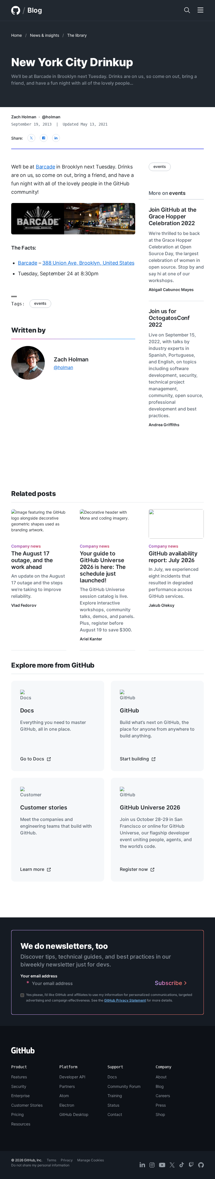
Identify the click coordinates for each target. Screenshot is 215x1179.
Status (113, 1105)
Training (115, 1095)
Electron (66, 1105)
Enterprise (20, 1095)
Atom (64, 1095)
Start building (135, 759)
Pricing (17, 1114)
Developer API (72, 1076)
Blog (34, 10)
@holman (51, 116)
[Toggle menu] (200, 10)
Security (18, 1086)
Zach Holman (23, 116)
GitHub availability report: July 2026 (173, 557)
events (40, 303)
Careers (163, 1095)
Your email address (38, 975)
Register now (134, 869)
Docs (112, 1076)
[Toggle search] (187, 10)
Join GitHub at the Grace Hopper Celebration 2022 (173, 216)
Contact (115, 1114)
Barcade (45, 167)
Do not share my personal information (40, 1165)
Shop (160, 1114)
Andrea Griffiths (164, 424)
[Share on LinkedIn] (56, 138)
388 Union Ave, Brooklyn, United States (88, 263)
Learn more (32, 869)
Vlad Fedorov (23, 605)
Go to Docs (32, 759)
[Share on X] (31, 138)
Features (19, 1076)
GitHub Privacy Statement (125, 1000)
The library (77, 35)
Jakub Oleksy (161, 605)
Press (161, 1105)
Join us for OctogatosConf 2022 (169, 318)
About (161, 1076)
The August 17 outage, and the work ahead (32, 560)
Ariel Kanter (91, 638)
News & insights (44, 35)
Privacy (67, 1160)
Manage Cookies (90, 1160)
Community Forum (124, 1086)
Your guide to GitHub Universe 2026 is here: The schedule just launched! (103, 567)
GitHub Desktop (73, 1114)
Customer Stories (27, 1105)
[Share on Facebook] (44, 138)
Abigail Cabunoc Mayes (171, 289)
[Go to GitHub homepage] (23, 1052)
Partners (67, 1086)
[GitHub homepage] (15, 10)
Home (16, 35)
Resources (20, 1124)
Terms (51, 1160)
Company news (26, 546)
